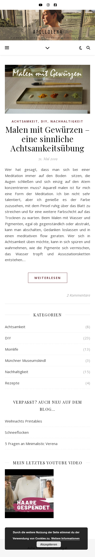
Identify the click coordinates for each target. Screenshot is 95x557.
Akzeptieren (48, 544)
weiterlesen (47, 278)
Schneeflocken (17, 432)
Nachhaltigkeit (66, 121)
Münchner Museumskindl (25, 360)
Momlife (11, 349)
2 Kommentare (78, 295)
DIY (44, 121)
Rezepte (12, 382)
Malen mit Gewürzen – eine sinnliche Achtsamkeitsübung (47, 138)
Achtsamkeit (25, 121)
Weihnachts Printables (23, 421)
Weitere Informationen (65, 538)
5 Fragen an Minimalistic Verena (31, 443)
